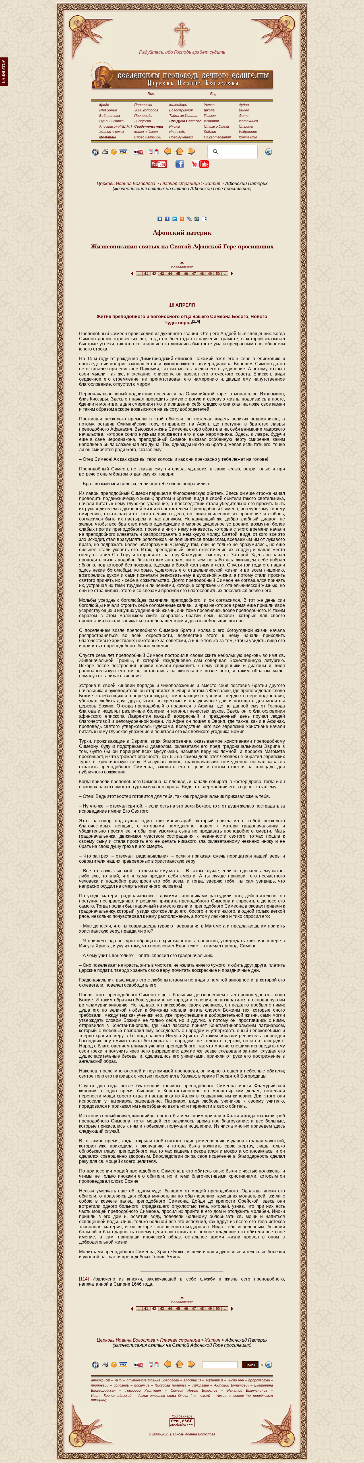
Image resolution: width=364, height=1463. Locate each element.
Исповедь (177, 132)
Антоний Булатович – (233, 1385)
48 (202, 274)
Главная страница (180, 183)
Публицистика (111, 121)
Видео (244, 110)
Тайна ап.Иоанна (183, 116)
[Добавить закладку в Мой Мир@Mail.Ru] (197, 220)
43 (162, 274)
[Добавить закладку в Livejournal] (189, 220)
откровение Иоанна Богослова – (154, 1380)
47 (194, 274)
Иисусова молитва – (172, 1385)
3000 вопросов (146, 110)
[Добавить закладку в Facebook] (167, 220)
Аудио (244, 105)
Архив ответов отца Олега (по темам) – (176, 1396)
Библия (210, 132)
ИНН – (120, 1380)
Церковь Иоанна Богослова (126, 183)
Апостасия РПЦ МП (115, 126)
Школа (209, 110)
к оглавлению (182, 267)
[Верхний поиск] (232, 1368)
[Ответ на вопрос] (114, 153)
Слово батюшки (147, 137)
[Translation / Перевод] (268, 154)
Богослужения (181, 110)
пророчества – (260, 1380)
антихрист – (102, 1380)
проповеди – (101, 1385)
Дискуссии (142, 121)
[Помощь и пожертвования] (123, 152)
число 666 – (237, 1380)
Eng (213, 94)
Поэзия (210, 116)
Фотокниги (248, 121)
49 (210, 274)
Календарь (178, 105)
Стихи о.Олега (216, 126)
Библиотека (109, 116)
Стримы (246, 126)
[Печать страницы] (105, 153)
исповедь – (123, 1385)
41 (146, 274)
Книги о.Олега (146, 132)
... (139, 274)
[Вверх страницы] (156, 153)
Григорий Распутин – (146, 1391)
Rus (151, 94)
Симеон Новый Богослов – (197, 1391)
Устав (209, 105)
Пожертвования (217, 137)
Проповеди (143, 116)
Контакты (248, 137)
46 (186, 274)
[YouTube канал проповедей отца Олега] (200, 166)
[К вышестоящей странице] (179, 154)
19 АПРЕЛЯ (182, 305)
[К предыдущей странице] (168, 154)
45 (178, 274)
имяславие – (202, 1385)
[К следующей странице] (191, 154)
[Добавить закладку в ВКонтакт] (160, 220)
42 (154, 274)
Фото (244, 116)
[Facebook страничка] (179, 166)
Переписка (143, 105)
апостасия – (193, 1380)
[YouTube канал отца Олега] (139, 153)
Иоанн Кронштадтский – (113, 1396)
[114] (84, 1279)
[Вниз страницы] (151, 153)
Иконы (174, 126)
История (211, 121)
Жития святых (111, 132)
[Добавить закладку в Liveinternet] (204, 220)
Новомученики (181, 137)
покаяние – (143, 1385)
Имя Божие (108, 110)
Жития (212, 183)
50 (218, 274)
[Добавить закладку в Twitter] (174, 220)
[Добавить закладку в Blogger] (182, 220)
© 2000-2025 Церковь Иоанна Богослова (182, 1434)
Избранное (248, 132)
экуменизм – (216, 1380)
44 (170, 274)
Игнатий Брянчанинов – (250, 1391)
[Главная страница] (95, 154)
